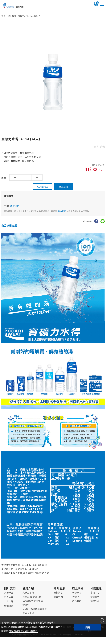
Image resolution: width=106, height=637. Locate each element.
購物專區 (76, 592)
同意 (87, 627)
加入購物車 (42, 186)
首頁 (3, 16)
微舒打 (25, 605)
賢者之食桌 (28, 613)
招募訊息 (95, 600)
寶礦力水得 (28, 592)
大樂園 (8, 592)
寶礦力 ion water (31, 596)
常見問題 (76, 600)
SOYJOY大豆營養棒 (32, 600)
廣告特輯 (58, 596)
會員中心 (95, 592)
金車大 (8, 601)
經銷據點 (8, 605)
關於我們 (10, 588)
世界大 (8, 597)
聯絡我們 (62, 211)
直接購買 (63, 186)
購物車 (75, 596)
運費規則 (14, 205)
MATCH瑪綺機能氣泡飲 (34, 609)
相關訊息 (96, 588)
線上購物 (12, 16)
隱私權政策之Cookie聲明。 (23, 630)
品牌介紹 (28, 588)
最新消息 (59, 588)
